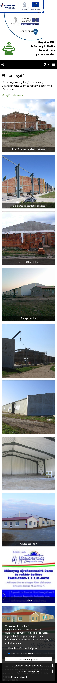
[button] (54, 64)
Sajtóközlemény (14, 95)
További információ (15, 676)
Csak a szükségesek (28, 671)
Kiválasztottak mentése (28, 665)
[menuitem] (3, 64)
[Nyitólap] (9, 48)
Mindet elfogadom (28, 659)
